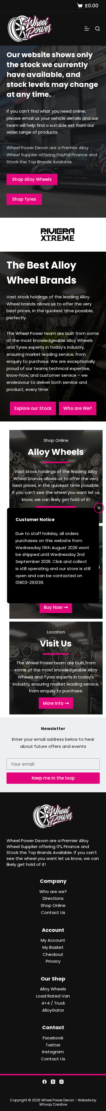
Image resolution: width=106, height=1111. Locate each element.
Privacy (53, 961)
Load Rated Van (53, 996)
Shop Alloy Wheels (32, 179)
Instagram (53, 1052)
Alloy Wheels (53, 989)
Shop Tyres (24, 199)
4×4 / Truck (53, 1003)
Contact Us (53, 912)
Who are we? (53, 891)
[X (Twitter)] (53, 1082)
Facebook (53, 1038)
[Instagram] (61, 1082)
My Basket (53, 947)
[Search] (97, 28)
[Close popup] (99, 508)
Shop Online (53, 905)
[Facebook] (44, 1082)
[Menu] (87, 28)
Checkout (53, 954)
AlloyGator (53, 1010)
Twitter (53, 1045)
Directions (53, 898)
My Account (53, 940)
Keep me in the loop (53, 778)
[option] (53, 234)
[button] (33, 409)
